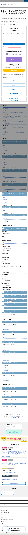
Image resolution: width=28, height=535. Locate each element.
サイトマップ (3, 514)
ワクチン (4, 468)
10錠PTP (5, 199)
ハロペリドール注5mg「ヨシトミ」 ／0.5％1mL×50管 (14, 215)
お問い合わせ (3, 517)
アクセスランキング (5, 512)
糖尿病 (4, 447)
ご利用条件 (3, 523)
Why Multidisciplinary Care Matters (9, 479)
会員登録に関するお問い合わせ (7, 519)
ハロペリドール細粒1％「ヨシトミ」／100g (11, 207)
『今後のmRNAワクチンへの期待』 (9, 472)
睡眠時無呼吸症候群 (6, 475)
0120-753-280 (14, 417)
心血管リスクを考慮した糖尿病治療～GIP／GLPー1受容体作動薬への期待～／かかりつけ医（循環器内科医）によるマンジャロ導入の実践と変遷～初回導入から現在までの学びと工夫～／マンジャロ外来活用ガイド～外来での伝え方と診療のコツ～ (14, 454)
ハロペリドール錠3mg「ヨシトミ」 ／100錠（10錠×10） (13, 194)
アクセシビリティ (4, 526)
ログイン (20, 534)
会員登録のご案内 (4, 510)
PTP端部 (5, 202)
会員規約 (2, 521)
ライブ (10, 447)
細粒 (4, 210)
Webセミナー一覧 (14, 483)
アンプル (5, 218)
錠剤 (4, 197)
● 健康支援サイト (4, 504)
